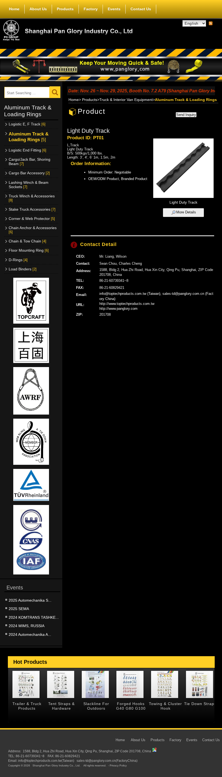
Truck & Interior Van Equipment (126, 99)
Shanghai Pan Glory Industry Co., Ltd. (56, 765)
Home (14, 9)
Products (65, 9)
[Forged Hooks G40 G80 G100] (130, 684)
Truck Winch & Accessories (32, 198)
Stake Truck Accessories (32, 209)
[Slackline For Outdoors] (95, 684)
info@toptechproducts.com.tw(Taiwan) (46, 760)
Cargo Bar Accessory (29, 173)
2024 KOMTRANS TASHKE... (34, 617)
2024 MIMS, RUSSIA (26, 626)
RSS (210, 23)
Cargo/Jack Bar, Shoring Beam (29, 161)
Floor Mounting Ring (29, 250)
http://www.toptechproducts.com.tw (126, 304)
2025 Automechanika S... (30, 600)
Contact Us (140, 9)
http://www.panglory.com (118, 309)
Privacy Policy (118, 765)
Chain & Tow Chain (27, 241)
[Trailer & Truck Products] (26, 684)
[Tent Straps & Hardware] (60, 684)
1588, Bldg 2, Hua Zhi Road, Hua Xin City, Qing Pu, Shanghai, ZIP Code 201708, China (87, 751)
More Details (186, 212)
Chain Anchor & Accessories (33, 230)
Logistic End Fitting (27, 150)
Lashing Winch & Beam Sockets (28, 184)
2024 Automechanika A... (30, 634)
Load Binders (23, 269)
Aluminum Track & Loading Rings (28, 136)
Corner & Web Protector (32, 218)
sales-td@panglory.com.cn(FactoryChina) (107, 760)
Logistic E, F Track (27, 124)
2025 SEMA (19, 609)
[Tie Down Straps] (199, 684)
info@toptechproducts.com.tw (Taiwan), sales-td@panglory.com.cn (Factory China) (156, 296)
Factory (91, 9)
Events (114, 9)
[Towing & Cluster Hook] (164, 684)
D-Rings (18, 260)
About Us (38, 9)
